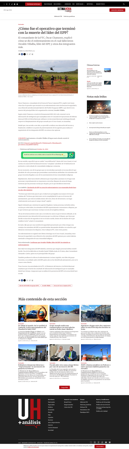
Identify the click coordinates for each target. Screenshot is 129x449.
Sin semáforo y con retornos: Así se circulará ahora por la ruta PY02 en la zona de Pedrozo (94, 72)
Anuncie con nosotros (71, 399)
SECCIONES (57, 4)
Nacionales (21, 24)
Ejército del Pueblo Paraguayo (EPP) (29, 285)
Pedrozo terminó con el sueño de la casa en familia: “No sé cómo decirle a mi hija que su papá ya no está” (99, 117)
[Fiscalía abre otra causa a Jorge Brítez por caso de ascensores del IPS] (64, 352)
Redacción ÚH (99, 77)
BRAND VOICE (100, 4)
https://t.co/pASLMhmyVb (33, 143)
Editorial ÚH (58, 16)
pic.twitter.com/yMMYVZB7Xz (28, 145)
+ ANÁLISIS (67, 4)
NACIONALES (48, 4)
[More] (61, 4)
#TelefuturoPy (47, 143)
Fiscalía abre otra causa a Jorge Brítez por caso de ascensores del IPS (64, 366)
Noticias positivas (69, 16)
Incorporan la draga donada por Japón (99, 127)
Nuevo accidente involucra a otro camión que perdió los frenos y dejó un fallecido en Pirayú (99, 133)
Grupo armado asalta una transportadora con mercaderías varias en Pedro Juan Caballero (62, 327)
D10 (73, 4)
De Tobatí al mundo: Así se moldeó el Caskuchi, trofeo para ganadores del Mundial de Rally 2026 (32, 327)
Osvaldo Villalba (46, 285)
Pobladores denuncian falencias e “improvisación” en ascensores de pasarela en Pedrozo (31, 366)
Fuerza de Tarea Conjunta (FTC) (62, 285)
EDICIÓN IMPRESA (117, 10)
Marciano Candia (66, 339)
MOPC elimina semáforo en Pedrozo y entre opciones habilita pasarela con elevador (95, 366)
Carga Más (64, 387)
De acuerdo (100, 446)
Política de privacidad (33, 447)
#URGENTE (22, 138)
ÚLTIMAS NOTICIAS (33, 4)
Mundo (88, 81)
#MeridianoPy (56, 143)
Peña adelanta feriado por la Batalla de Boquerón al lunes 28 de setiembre (99, 139)
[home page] (64, 10)
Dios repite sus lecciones (96, 123)
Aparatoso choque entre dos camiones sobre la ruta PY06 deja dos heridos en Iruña (95, 327)
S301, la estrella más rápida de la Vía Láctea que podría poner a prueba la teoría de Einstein (94, 84)
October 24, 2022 (42, 149)
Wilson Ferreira (97, 339)
